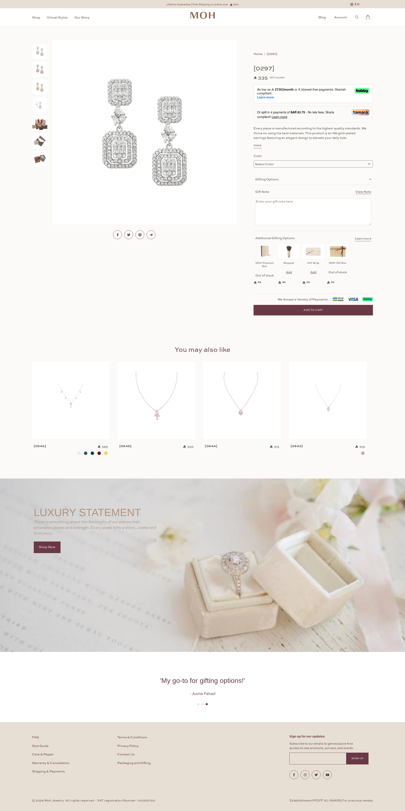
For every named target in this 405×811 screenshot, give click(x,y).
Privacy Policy (128, 746)
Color (258, 155)
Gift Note (313, 191)
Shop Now (47, 547)
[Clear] (78, 453)
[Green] (92, 453)
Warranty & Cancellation (50, 763)
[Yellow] (105, 453)
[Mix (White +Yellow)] (356, 453)
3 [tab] (207, 704)
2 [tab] (202, 704)
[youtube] (327, 774)
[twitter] (316, 774)
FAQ (35, 737)
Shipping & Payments (48, 771)
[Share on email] (151, 234)
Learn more (363, 238)
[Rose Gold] (362, 453)
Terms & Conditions (132, 737)
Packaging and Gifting (134, 763)
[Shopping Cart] (369, 16)
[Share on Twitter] (128, 234)
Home (258, 53)
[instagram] (305, 774)
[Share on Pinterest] (139, 234)
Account (340, 17)
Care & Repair (43, 754)
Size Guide (40, 746)
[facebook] (293, 774)
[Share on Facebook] (117, 234)
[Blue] (85, 453)
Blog (322, 17)
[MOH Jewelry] (202, 15)
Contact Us (126, 754)
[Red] (99, 453)
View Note (363, 191)
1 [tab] (198, 704)
